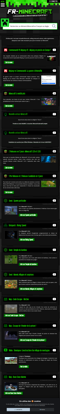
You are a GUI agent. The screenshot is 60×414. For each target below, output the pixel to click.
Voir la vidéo (23, 366)
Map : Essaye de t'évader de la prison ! (22, 326)
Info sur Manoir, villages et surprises (31, 289)
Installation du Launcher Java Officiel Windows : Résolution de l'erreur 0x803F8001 (30, 142)
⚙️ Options (42, 409)
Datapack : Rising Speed (17, 225)
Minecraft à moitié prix (17, 93)
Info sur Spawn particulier (28, 215)
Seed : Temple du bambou (18, 250)
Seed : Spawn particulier (17, 201)
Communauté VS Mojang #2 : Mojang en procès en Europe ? (30, 50)
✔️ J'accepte (18, 409)
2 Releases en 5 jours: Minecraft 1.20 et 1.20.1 (25, 151)
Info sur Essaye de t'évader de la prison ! (32, 340)
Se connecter (53, 1)
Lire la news (9, 62)
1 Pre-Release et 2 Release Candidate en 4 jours (26, 176)
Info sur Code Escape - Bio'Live (14, 315)
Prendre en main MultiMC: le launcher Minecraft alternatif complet (30, 123)
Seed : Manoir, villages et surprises (21, 274)
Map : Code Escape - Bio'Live (19, 299)
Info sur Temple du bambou (28, 264)
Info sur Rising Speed (26, 240)
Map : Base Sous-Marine (17, 377)
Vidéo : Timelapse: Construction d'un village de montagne (29, 350)
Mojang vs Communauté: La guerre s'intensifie (25, 71)
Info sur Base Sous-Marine (13, 393)
